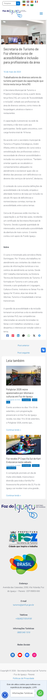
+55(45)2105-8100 (23, 618)
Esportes (36, 465)
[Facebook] (7, 335)
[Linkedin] (18, 335)
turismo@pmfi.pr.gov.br (23, 605)
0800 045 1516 (23, 632)
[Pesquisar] (18, 3)
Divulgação (26, 400)
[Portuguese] (24, 1)
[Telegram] (39, 335)
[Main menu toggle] (41, 13)
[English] (28, 1)
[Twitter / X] (34, 335)
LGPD (34, 687)
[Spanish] (32, 1)
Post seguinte (23, 353)
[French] (36, 1)
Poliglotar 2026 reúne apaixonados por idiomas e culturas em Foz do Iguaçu (19, 393)
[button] (4, 695)
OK (23, 692)
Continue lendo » (13, 430)
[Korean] (28, 5)
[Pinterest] (13, 335)
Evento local (11, 468)
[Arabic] (32, 5)
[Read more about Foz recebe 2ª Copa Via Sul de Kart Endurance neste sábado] (23, 444)
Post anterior (23, 345)
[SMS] (23, 335)
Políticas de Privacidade (23, 678)
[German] (24, 5)
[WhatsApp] (29, 335)
